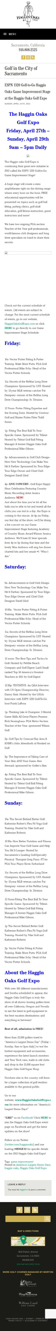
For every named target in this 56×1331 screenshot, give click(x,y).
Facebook (27, 1117)
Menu (12, 34)
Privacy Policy (15, 1321)
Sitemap (29, 1319)
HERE (8, 328)
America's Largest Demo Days (33, 1164)
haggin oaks (12, 1168)
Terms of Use (41, 1319)
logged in (24, 1189)
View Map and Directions (28, 1264)
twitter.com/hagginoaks (19, 1144)
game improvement (22, 1161)
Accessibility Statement (36, 1321)
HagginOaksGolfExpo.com (20, 323)
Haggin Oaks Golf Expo (33, 1168)
